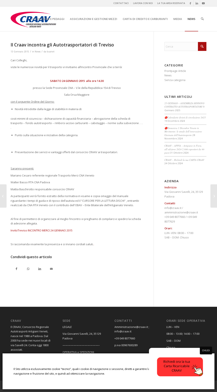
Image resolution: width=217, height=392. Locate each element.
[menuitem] (121, 3)
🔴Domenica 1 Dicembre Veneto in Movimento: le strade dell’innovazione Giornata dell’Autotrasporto (183, 131)
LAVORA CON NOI (143, 3)
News (37, 51)
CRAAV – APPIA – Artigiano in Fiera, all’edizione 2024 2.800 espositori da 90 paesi (184, 149)
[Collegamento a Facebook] (190, 3)
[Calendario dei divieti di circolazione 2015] (3, 196)
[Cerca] (202, 19)
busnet (50, 51)
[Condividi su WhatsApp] (28, 269)
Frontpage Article (175, 71)
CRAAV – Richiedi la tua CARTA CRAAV (184, 159)
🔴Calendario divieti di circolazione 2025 (185, 117)
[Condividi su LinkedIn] (40, 269)
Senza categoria (174, 80)
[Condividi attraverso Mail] (51, 269)
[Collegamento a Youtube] (203, 3)
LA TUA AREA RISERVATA (171, 3)
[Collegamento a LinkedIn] (197, 3)
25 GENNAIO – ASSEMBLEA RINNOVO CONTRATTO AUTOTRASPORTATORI (184, 105)
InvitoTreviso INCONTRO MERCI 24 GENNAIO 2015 (41, 230)
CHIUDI (206, 350)
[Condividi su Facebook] (16, 269)
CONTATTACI (121, 3)
